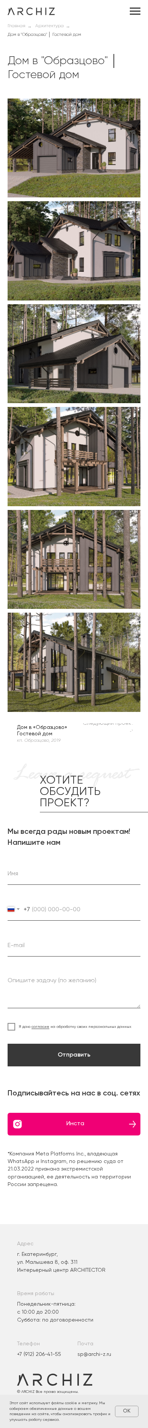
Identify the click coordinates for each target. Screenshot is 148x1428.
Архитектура (49, 26)
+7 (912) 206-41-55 (39, 1354)
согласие (40, 1026)
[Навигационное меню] (135, 11)
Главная (16, 26)
